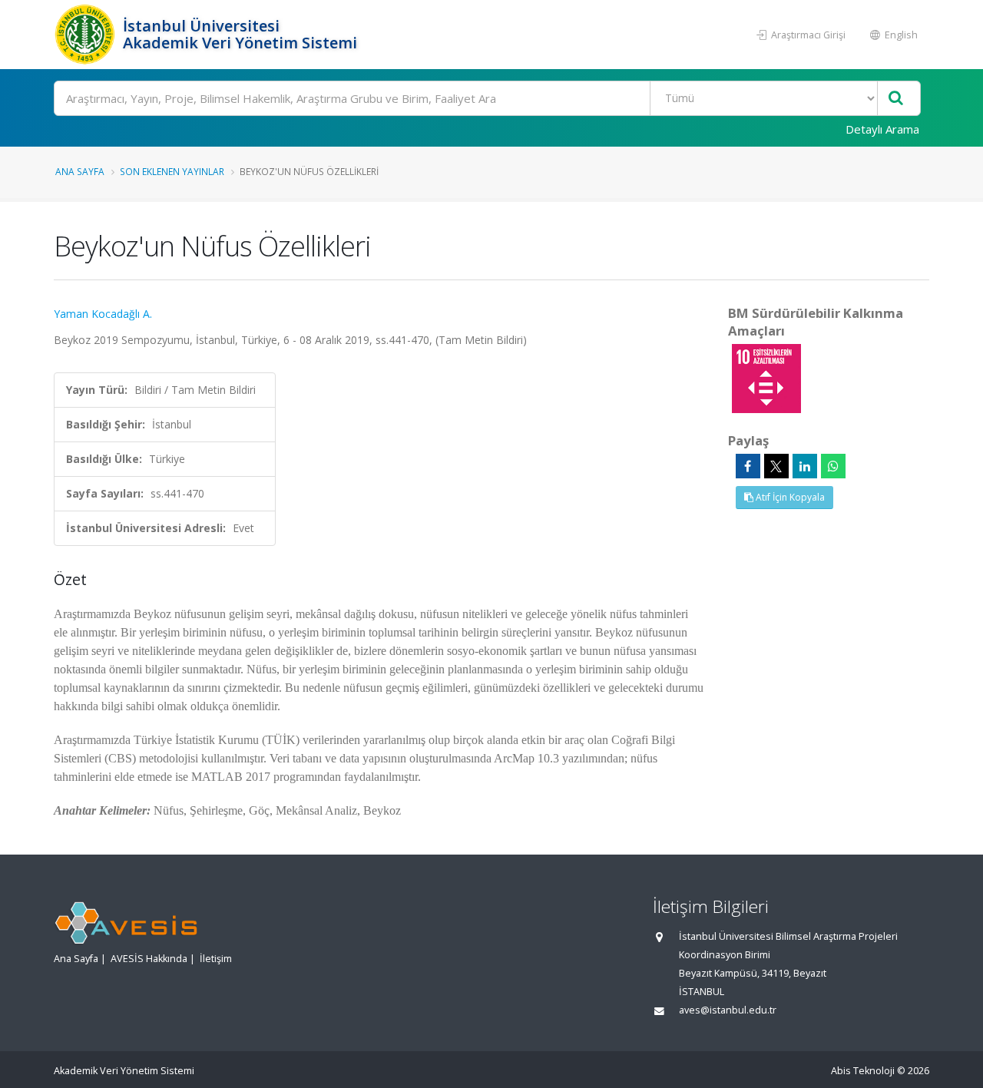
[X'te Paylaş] (776, 466)
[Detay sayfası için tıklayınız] (766, 377)
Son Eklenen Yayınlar (172, 171)
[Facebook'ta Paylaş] (748, 466)
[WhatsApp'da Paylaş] (833, 466)
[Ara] (896, 98)
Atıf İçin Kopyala (789, 497)
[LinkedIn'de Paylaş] (805, 466)
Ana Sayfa (79, 171)
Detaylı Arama (882, 129)
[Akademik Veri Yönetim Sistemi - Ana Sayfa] (86, 34)
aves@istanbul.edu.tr (727, 1010)
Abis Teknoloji (863, 1070)
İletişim (216, 958)
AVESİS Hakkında (149, 958)
